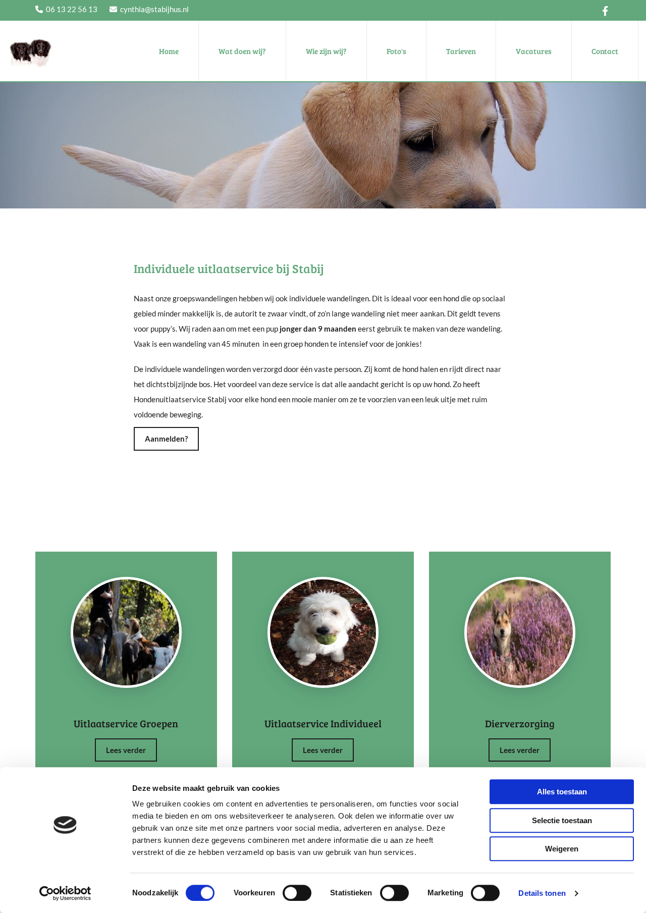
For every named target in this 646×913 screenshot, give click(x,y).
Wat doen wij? (242, 51)
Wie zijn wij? (326, 51)
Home (169, 51)
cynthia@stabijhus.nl (154, 9)
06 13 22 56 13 (71, 9)
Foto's (396, 51)
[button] (166, 439)
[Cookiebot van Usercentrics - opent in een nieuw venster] (65, 893)
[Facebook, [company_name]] (605, 10)
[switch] (297, 893)
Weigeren (561, 848)
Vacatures (534, 51)
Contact (604, 51)
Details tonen (541, 893)
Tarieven (461, 51)
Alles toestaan (562, 791)
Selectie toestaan (562, 820)
